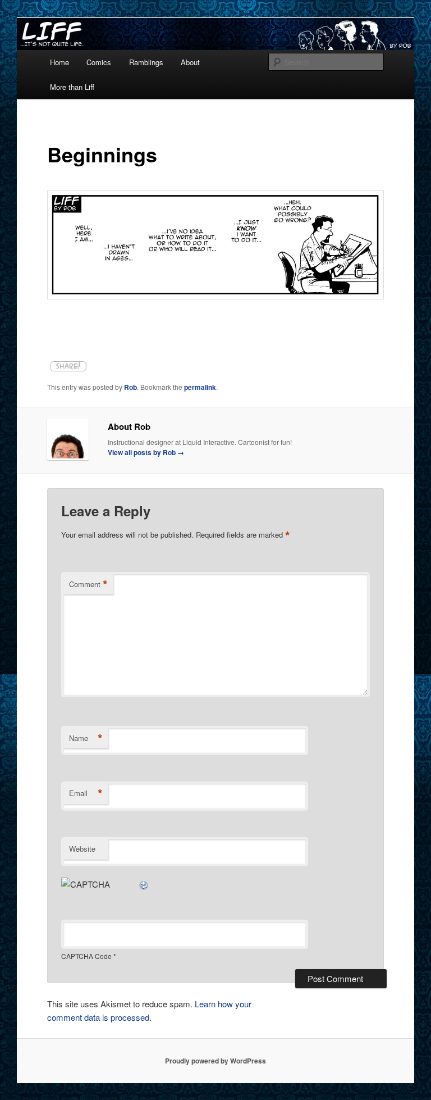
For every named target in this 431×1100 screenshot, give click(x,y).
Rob (130, 387)
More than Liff (72, 86)
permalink (200, 387)
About (190, 62)
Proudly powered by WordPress (215, 1061)
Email (86, 793)
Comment (88, 584)
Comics (98, 62)
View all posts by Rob (146, 452)
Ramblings (146, 62)
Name (86, 738)
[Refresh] (144, 884)
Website (82, 848)
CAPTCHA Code (86, 956)
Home (59, 62)
